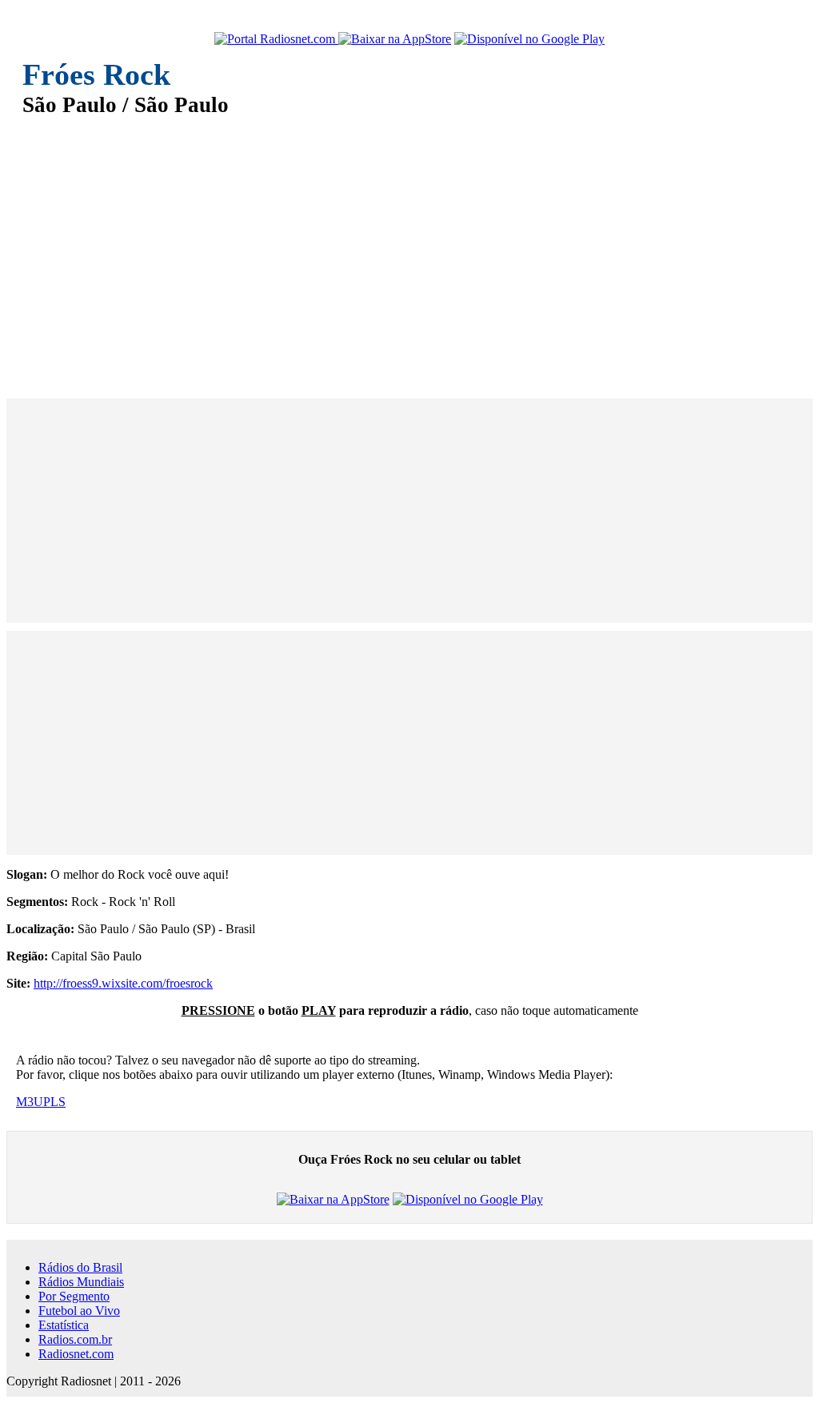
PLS (54, 1101)
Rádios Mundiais (81, 1282)
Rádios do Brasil (80, 1267)
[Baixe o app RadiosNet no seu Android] (529, 39)
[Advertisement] (409, 246)
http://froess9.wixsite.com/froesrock (123, 983)
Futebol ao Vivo (79, 1310)
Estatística (63, 1325)
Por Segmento (74, 1296)
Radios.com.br (75, 1339)
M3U (29, 1101)
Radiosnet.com (76, 1354)
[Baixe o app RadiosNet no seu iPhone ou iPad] (394, 39)
